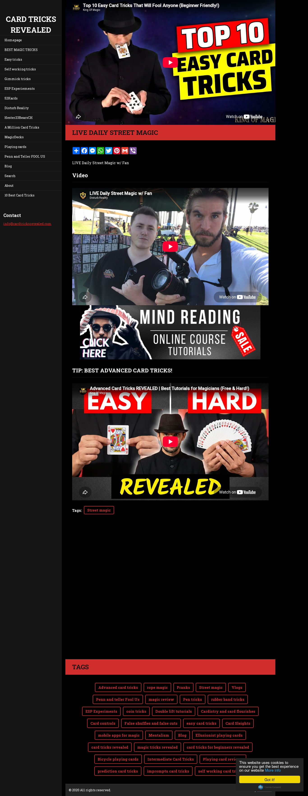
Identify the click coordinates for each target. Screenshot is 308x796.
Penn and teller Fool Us (118, 699)
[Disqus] (170, 595)
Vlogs (237, 687)
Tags (76, 510)
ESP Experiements (20, 88)
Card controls (102, 723)
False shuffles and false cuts (150, 723)
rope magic (157, 687)
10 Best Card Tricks (19, 195)
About (9, 185)
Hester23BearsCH (19, 117)
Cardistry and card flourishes (228, 711)
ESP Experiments (101, 711)
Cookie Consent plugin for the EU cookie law (269, 787)
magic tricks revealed (157, 747)
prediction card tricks (118, 771)
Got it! (269, 779)
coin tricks (136, 711)
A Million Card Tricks (22, 127)
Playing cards (15, 147)
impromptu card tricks (168, 771)
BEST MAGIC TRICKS (21, 50)
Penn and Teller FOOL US (25, 156)
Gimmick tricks (18, 79)
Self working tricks (20, 69)
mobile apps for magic (119, 735)
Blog (8, 166)
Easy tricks (13, 59)
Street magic (99, 510)
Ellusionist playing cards (219, 735)
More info (273, 770)
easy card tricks (201, 723)
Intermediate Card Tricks (170, 759)
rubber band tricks (227, 699)
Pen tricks (192, 699)
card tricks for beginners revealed (218, 747)
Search (10, 176)
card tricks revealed (109, 747)
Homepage (13, 40)
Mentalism (159, 735)
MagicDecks (14, 137)
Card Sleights (237, 723)
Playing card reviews (223, 759)
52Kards (11, 98)
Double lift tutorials (173, 711)
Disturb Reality (17, 108)
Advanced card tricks (118, 687)
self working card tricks (220, 771)
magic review (161, 699)
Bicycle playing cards (118, 759)
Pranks (183, 687)
